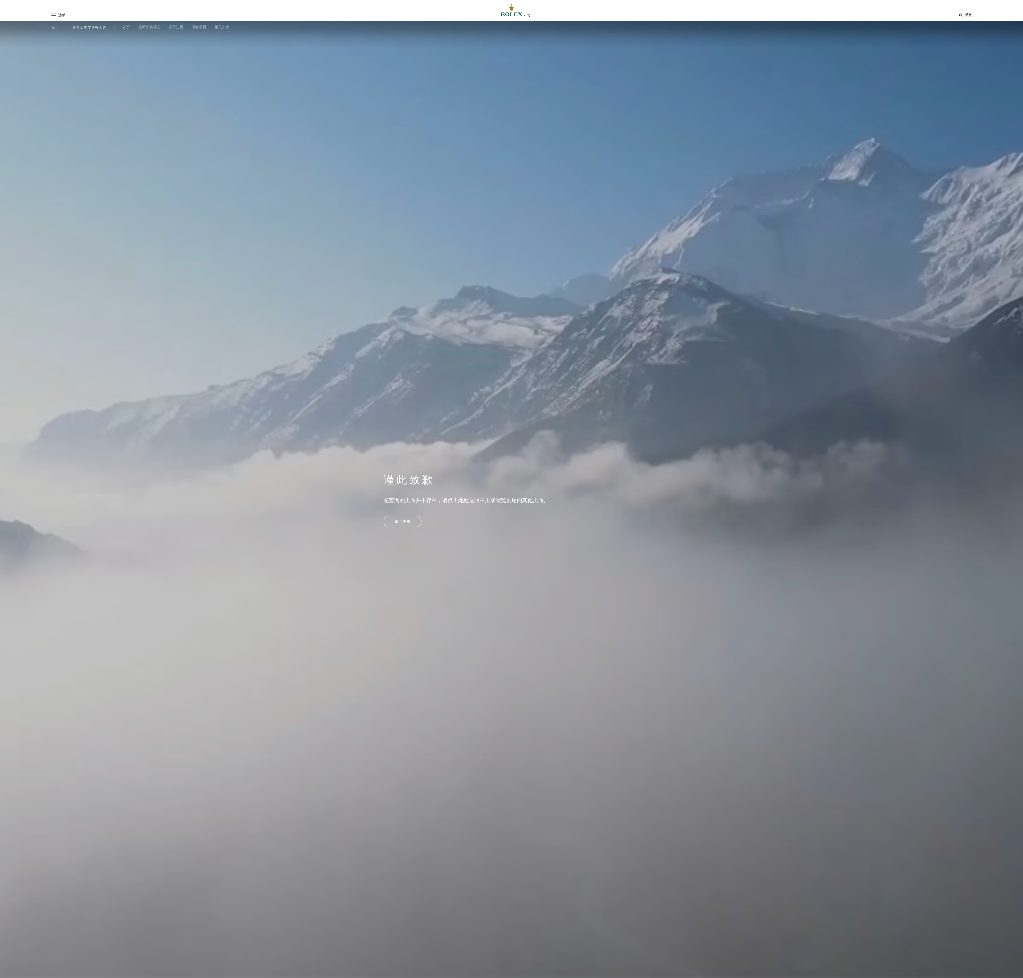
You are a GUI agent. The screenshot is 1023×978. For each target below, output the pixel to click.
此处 (463, 500)
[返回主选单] (54, 27)
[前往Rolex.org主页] (511, 10)
